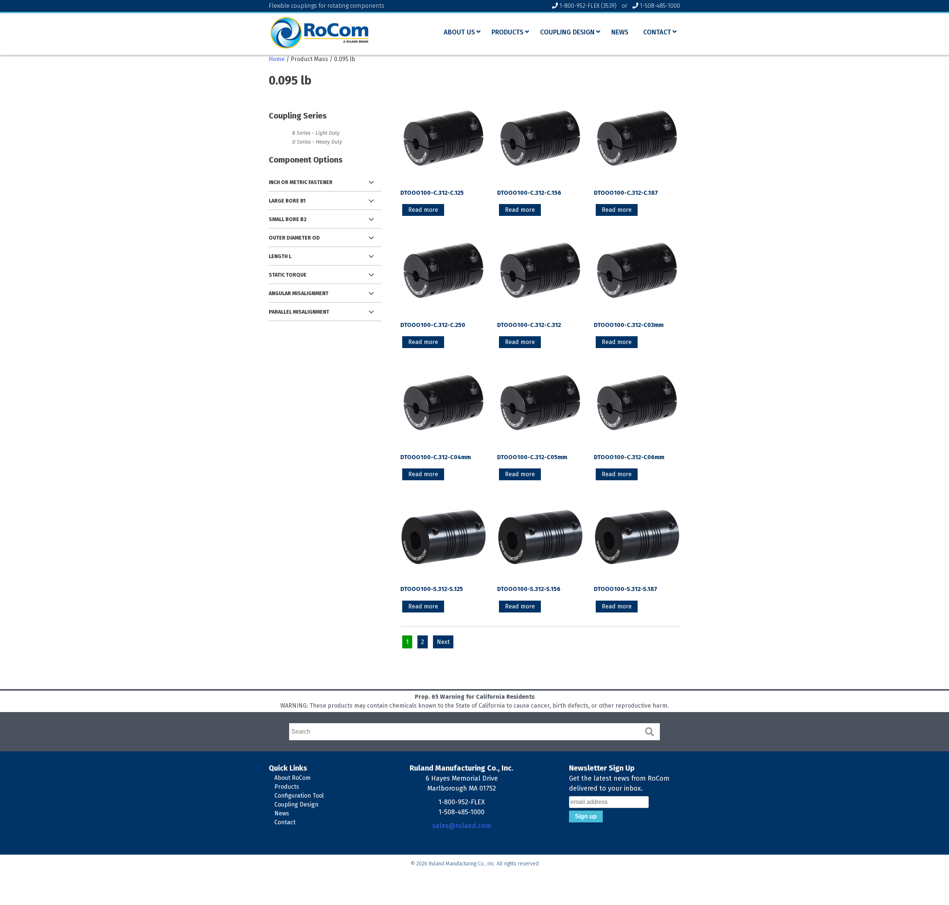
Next (443, 641)
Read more (423, 209)
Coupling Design (296, 804)
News (281, 813)
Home (277, 59)
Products (286, 786)
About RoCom (292, 777)
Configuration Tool (299, 795)
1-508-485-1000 (660, 5)
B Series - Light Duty (316, 133)
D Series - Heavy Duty (317, 142)
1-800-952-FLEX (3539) (587, 5)
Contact (284, 822)
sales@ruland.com (461, 826)
